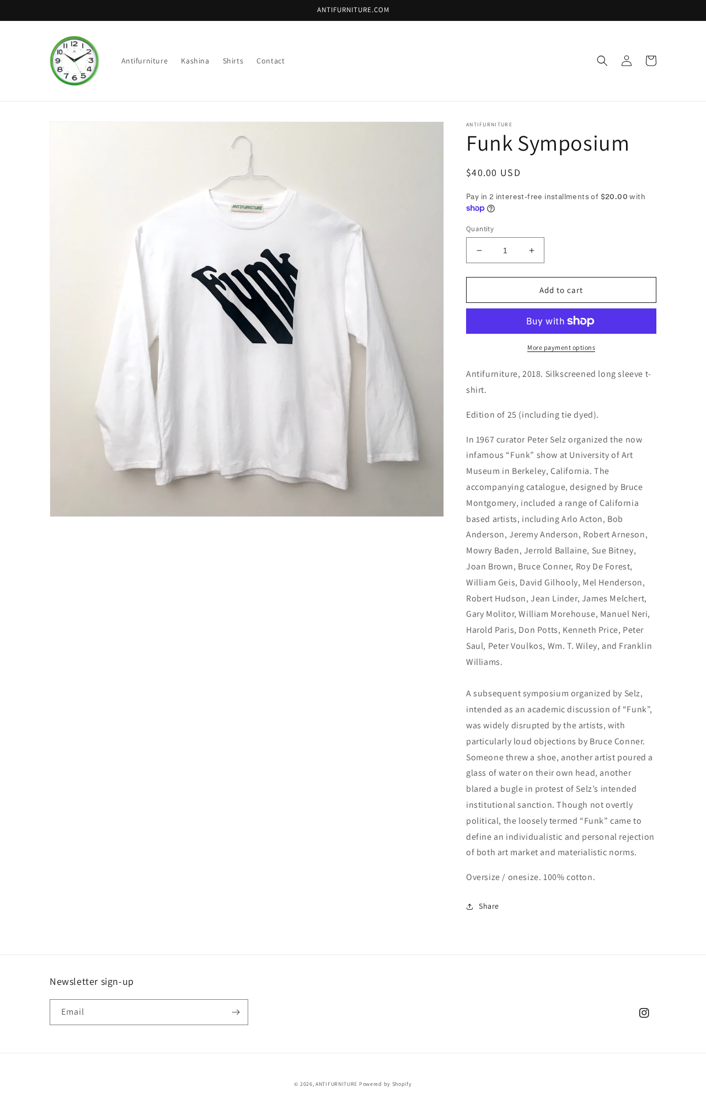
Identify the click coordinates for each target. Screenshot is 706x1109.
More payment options (561, 347)
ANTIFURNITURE (336, 1083)
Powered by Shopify (385, 1083)
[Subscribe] (235, 1012)
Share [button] (489, 906)
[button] (602, 61)
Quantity (480, 228)
